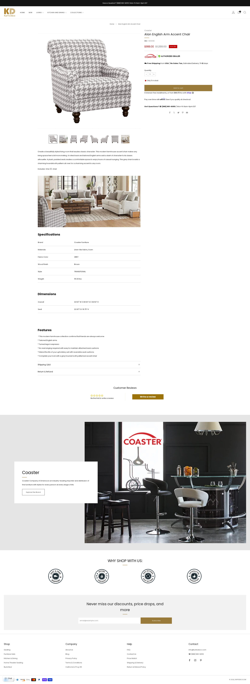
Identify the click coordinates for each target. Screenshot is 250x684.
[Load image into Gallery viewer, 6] (104, 139)
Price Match (132, 658)
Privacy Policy (71, 658)
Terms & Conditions (73, 662)
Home (22, 12)
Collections (76, 12)
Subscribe (156, 621)
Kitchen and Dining (56, 12)
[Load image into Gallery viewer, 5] (94, 139)
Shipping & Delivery (135, 662)
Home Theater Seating (13, 662)
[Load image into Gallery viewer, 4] (84, 139)
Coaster (148, 30)
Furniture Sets (9, 654)
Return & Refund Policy (136, 667)
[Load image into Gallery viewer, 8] (125, 139)
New (30, 12)
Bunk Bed (8, 667)
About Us (69, 650)
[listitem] (125, 3)
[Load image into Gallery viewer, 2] (63, 139)
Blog (67, 654)
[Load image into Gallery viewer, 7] (115, 139)
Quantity (147, 70)
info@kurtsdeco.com (197, 650)
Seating (7, 650)
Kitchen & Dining (10, 658)
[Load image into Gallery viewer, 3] (73, 139)
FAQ (128, 650)
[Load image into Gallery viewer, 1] (53, 139)
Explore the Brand (33, 492)
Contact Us (131, 654)
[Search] (244, 12)
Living (39, 12)
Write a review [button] (148, 396)
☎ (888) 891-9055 (196, 654)
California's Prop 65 (73, 667)
